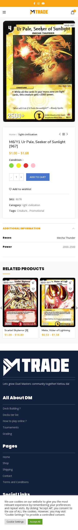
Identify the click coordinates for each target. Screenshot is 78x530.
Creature (22, 210)
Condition (15, 160)
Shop (6, 463)
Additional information (21, 228)
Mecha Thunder (66, 237)
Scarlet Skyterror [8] (16, 330)
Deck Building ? (11, 408)
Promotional (36, 210)
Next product (67, 134)
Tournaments (11, 427)
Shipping (8, 469)
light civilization (28, 134)
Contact (7, 476)
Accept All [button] (35, 521)
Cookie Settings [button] (15, 521)
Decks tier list (11, 415)
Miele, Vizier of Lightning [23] (56, 332)
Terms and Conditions (16, 482)
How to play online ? (14, 421)
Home (12, 134)
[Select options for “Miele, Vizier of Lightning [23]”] (70, 283)
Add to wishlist (22, 189)
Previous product (60, 134)
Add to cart (38, 177)
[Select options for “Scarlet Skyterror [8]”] (33, 283)
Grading (7, 433)
